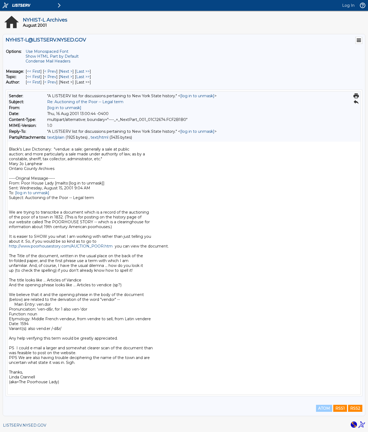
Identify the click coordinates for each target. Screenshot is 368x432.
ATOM (324, 408)
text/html (99, 137)
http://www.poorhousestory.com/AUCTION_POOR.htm (61, 246)
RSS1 (340, 408)
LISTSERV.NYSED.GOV (24, 425)
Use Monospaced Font (47, 51)
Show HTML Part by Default (52, 56)
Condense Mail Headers (48, 61)
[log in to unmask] (197, 95)
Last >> (83, 71)
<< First (33, 71)
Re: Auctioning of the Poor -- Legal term (85, 101)
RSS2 (355, 408)
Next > (66, 71)
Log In (348, 5)
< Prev (50, 71)
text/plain (55, 137)
